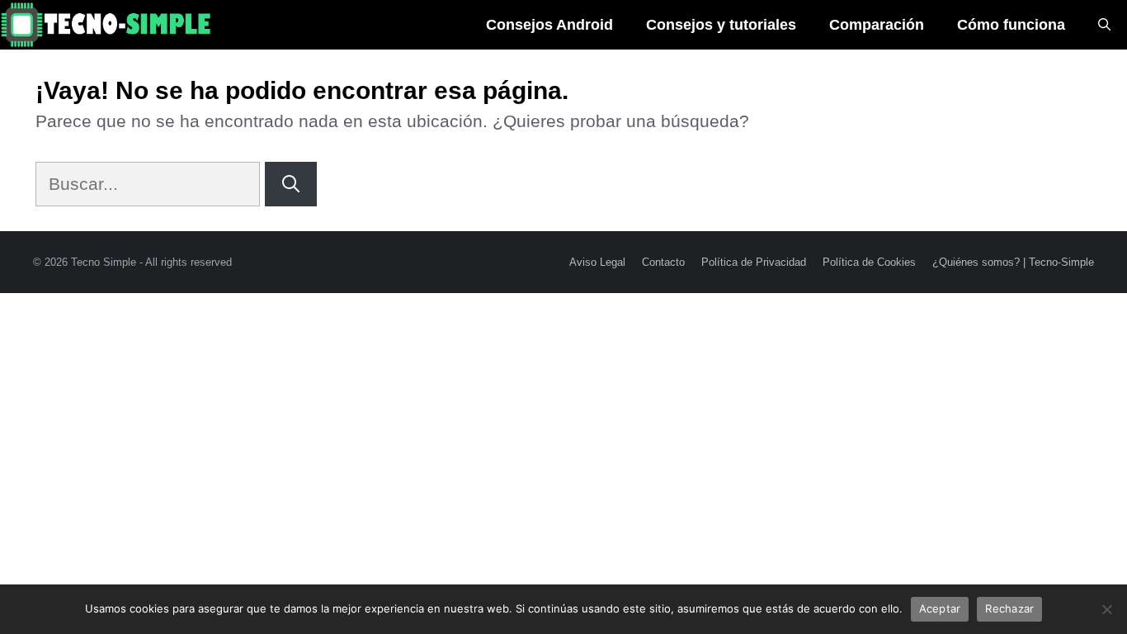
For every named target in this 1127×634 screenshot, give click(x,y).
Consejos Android (549, 25)
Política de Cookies (869, 262)
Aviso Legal (597, 262)
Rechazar (1009, 608)
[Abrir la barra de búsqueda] (1104, 25)
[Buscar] (291, 184)
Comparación (876, 25)
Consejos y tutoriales (721, 25)
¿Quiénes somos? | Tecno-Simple (1013, 262)
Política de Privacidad (753, 262)
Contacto (663, 262)
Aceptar (940, 608)
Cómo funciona (1011, 25)
